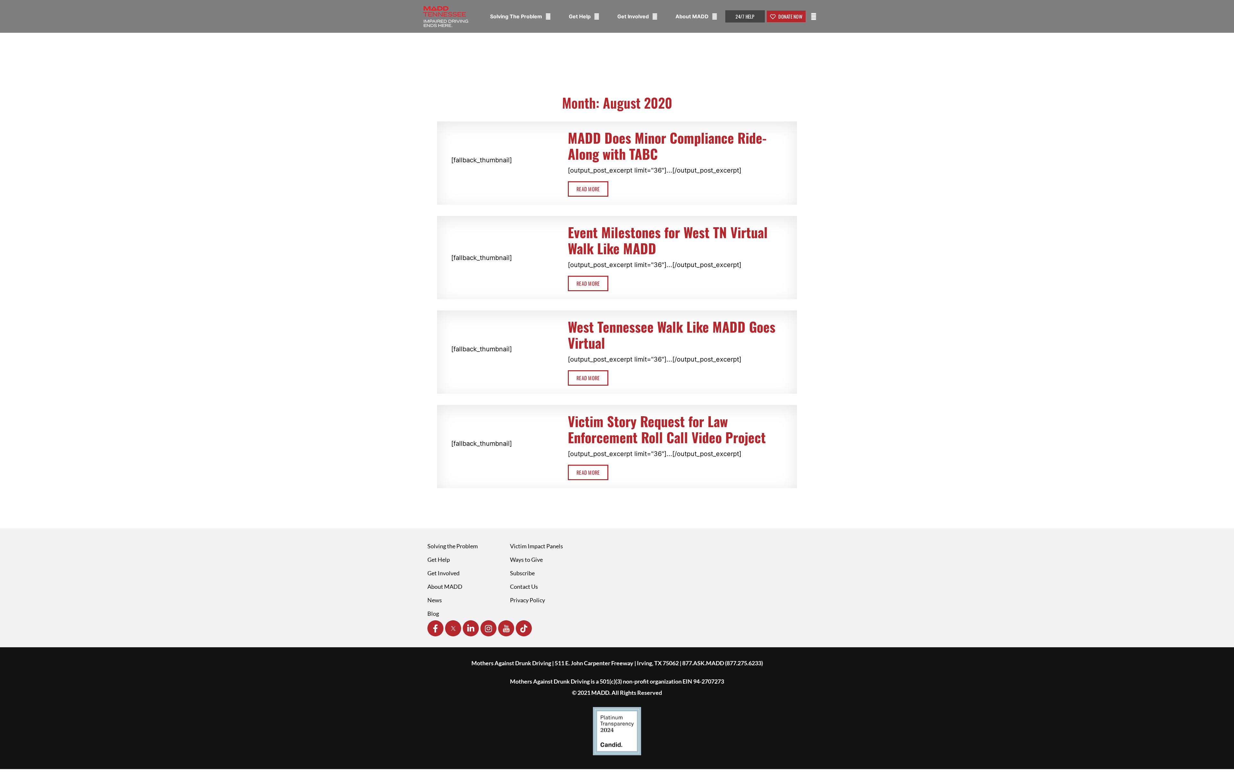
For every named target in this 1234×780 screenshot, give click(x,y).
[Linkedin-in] (471, 628)
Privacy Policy (527, 600)
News (434, 600)
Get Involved (633, 16)
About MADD (692, 16)
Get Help (580, 16)
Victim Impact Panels (536, 546)
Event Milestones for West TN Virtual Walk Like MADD (668, 240)
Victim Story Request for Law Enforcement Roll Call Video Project (667, 429)
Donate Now (789, 16)
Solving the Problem (452, 546)
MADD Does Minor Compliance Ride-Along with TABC (667, 146)
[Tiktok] (524, 628)
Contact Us (524, 586)
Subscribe (522, 573)
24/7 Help (745, 16)
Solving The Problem (516, 16)
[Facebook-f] (435, 628)
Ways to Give (526, 559)
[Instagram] (488, 628)
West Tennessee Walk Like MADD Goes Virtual (671, 335)
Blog (433, 613)
